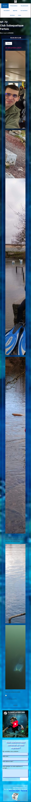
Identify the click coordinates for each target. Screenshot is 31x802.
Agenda (15, 10)
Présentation (13, 5)
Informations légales (14, 790)
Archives (12, 15)
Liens (19, 15)
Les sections (24, 10)
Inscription (7, 10)
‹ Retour (8, 43)
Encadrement (24, 5)
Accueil (5, 5)
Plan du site (24, 790)
